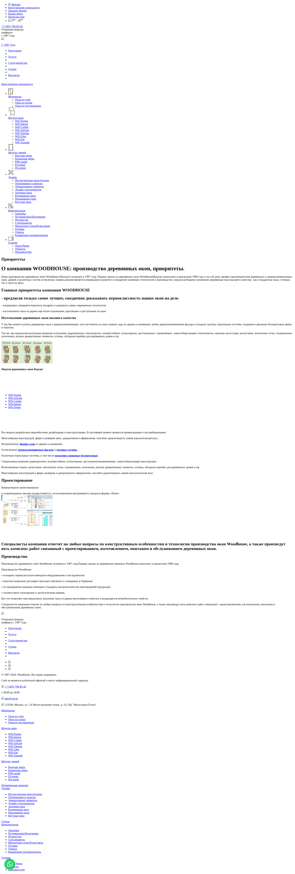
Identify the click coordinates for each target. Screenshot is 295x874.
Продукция (14, 50)
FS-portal (20, 164)
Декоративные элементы (29, 186)
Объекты (20, 248)
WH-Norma (21, 121)
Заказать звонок (17, 10)
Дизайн (5, 788)
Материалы (8, 710)
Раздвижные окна (25, 195)
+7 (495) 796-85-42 (12, 26)
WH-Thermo (22, 133)
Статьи (12, 69)
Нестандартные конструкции (32, 180)
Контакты (14, 75)
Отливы (19, 229)
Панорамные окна (25, 198)
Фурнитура (21, 219)
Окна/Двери (22, 245)
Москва (15, 4)
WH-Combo (22, 127)
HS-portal (20, 167)
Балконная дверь (24, 158)
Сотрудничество (17, 62)
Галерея (5, 857)
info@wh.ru (11, 698)
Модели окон (9, 728)
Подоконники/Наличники (30, 216)
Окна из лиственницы (28, 105)
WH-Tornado (22, 142)
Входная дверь (23, 155)
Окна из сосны (23, 102)
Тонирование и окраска (29, 183)
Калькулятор (15, 13)
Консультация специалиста (24, 7)
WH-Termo (14, 407)
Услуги (12, 56)
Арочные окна (23, 192)
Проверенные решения (14, 785)
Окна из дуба (22, 99)
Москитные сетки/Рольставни (32, 226)
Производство (23, 251)
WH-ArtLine (22, 130)
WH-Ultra (20, 136)
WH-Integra (21, 124)
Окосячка (20, 213)
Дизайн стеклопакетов (28, 189)
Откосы (19, 232)
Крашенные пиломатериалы (31, 235)
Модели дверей (10, 761)
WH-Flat (20, 139)
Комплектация (9, 824)
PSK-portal (21, 161)
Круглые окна (23, 201)
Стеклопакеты (23, 222)
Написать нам (16, 16)
